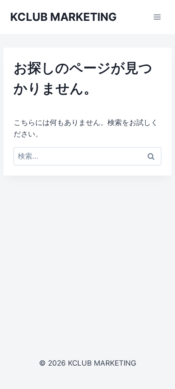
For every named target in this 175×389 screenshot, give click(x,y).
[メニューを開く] (157, 16)
